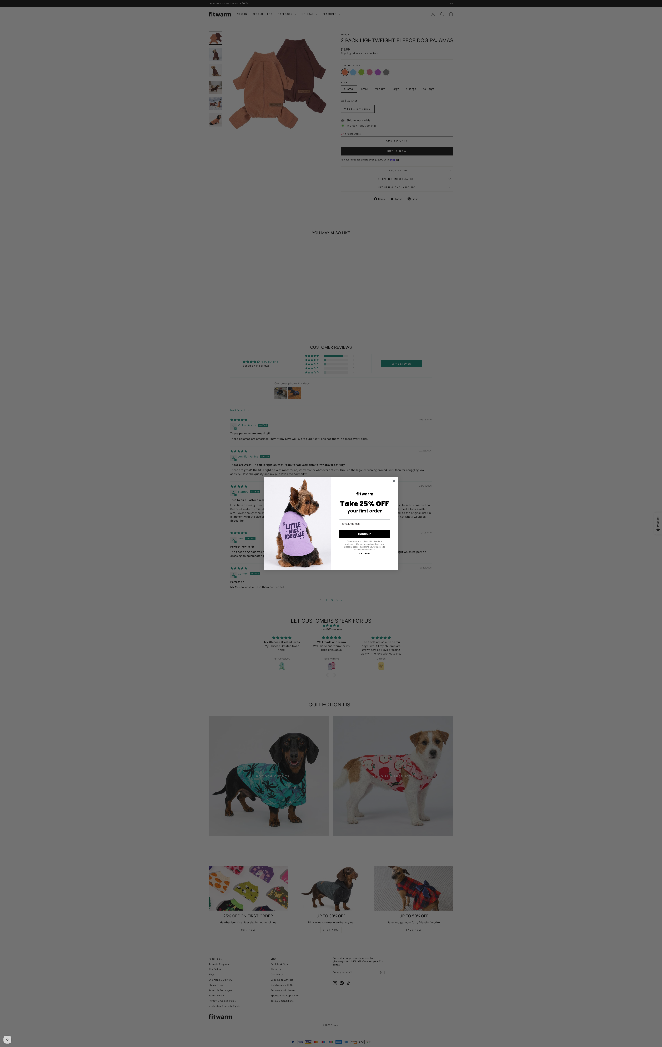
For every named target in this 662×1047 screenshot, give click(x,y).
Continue (364, 534)
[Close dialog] (394, 481)
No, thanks (364, 553)
